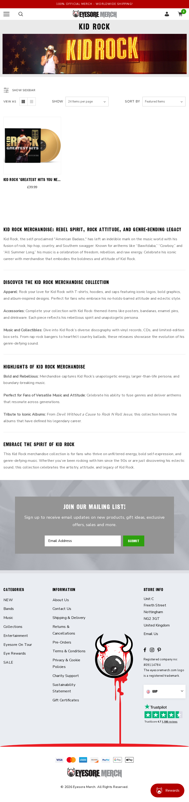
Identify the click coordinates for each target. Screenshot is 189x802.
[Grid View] (23, 101)
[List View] (31, 101)
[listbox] (164, 101)
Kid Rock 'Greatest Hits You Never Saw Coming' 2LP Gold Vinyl (58, 179)
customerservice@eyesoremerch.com (165, 634)
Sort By (132, 101)
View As (9, 101)
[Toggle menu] (6, 14)
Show (57, 101)
